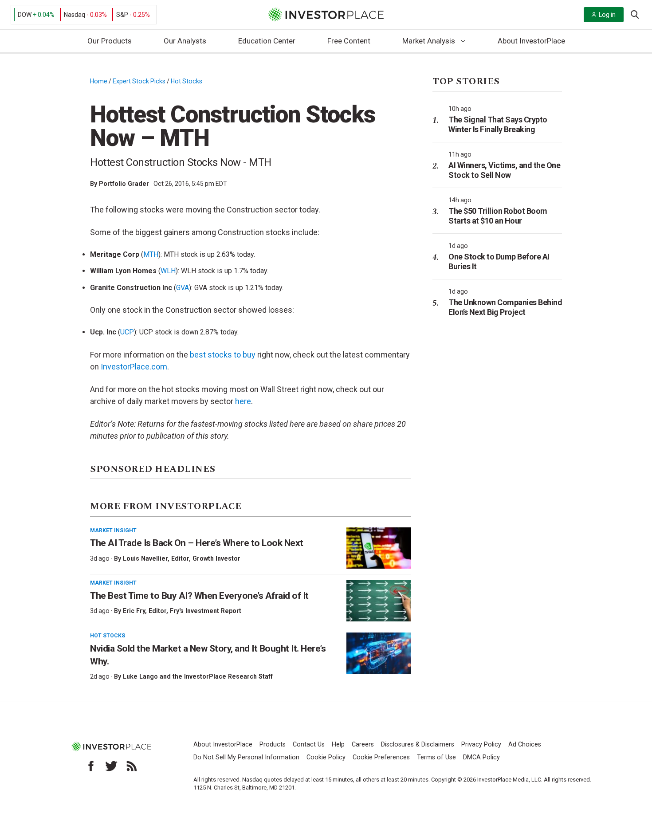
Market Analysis (428, 40)
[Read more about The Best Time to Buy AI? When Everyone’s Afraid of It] (378, 600)
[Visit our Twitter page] (111, 766)
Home (98, 81)
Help (338, 744)
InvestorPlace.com (134, 366)
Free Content (348, 40)
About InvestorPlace (531, 40)
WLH (168, 271)
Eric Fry (134, 610)
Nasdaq (74, 14)
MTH (150, 254)
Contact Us (309, 744)
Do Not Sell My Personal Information (246, 757)
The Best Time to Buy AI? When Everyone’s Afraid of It (199, 595)
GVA (182, 287)
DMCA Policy (481, 757)
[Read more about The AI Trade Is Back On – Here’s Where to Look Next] (378, 548)
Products (272, 744)
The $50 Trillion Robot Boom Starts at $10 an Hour (497, 215)
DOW (24, 14)
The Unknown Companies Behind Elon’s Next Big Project (505, 307)
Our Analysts (185, 40)
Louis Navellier (145, 558)
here (243, 401)
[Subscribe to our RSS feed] (131, 766)
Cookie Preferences (381, 757)
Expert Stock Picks (139, 81)
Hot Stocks (186, 81)
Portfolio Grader (124, 183)
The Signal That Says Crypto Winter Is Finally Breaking (497, 124)
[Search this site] (634, 14)
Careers (363, 744)
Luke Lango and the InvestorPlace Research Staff (198, 676)
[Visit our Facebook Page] (91, 766)
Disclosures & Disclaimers (417, 744)
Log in (607, 14)
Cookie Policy (326, 757)
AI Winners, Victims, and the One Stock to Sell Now (504, 170)
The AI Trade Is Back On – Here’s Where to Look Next (196, 543)
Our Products (109, 40)
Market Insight (113, 530)
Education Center (266, 40)
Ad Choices (524, 744)
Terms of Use (436, 757)
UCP (127, 332)
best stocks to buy (222, 354)
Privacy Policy (481, 744)
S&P (122, 14)
